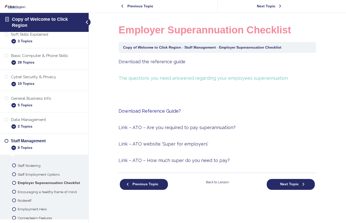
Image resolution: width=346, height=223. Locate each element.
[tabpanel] (217, 111)
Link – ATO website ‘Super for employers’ (163, 144)
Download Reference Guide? (150, 111)
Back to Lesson (217, 182)
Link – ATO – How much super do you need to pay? (174, 160)
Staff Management (200, 47)
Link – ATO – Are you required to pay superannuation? (177, 127)
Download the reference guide (152, 61)
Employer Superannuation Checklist (250, 47)
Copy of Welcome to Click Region (152, 47)
